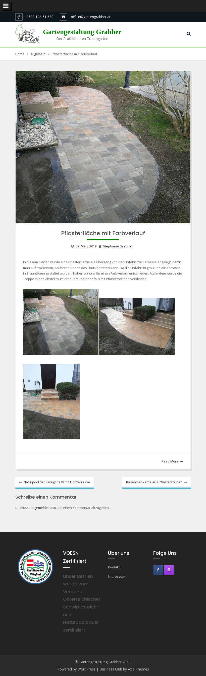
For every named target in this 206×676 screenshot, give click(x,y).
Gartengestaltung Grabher (82, 32)
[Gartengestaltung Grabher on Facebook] (158, 570)
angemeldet (39, 507)
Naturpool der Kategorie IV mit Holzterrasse (57, 482)
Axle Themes (138, 669)
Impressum (116, 576)
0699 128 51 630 (40, 16)
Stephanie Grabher (118, 246)
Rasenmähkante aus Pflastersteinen (154, 482)
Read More (170, 461)
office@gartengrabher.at (91, 16)
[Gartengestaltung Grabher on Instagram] (169, 570)
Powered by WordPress (76, 669)
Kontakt (114, 567)
